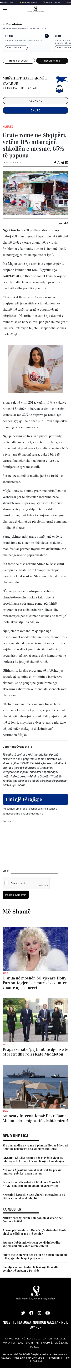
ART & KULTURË (44, 1342)
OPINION (47, 1338)
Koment (8, 821)
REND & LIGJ (33, 1338)
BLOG (20, 1342)
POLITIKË (20, 1338)
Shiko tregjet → (16, 47)
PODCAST (35, 1346)
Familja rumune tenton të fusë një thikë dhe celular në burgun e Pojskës (31, 1268)
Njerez (8, 126)
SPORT (29, 1342)
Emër (6, 870)
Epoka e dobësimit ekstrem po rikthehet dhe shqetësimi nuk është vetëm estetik (31, 1244)
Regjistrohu (52, 60)
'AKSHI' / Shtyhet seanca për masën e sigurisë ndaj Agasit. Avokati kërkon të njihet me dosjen (33, 1159)
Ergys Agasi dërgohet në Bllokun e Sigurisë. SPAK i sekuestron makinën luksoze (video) (32, 1183)
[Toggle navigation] (4, 9)
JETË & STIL (61, 1342)
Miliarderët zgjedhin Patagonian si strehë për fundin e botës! (33, 1219)
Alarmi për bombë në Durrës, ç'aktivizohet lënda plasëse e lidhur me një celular (34, 1231)
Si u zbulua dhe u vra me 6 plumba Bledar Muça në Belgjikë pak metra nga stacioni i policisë (35, 1147)
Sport (58, 36)
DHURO (35, 110)
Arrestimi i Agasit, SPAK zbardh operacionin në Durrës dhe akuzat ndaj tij (34, 1196)
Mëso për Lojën (18, 60)
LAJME (9, 1338)
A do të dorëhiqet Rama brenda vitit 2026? (24, 40)
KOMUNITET (9, 1342)
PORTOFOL (60, 1338)
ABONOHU (36, 100)
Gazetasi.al (11, 275)
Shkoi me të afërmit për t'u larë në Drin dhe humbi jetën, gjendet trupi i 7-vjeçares (35, 1256)
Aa (60, 223)
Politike (9, 36)
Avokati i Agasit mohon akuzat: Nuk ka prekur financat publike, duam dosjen (32, 1171)
